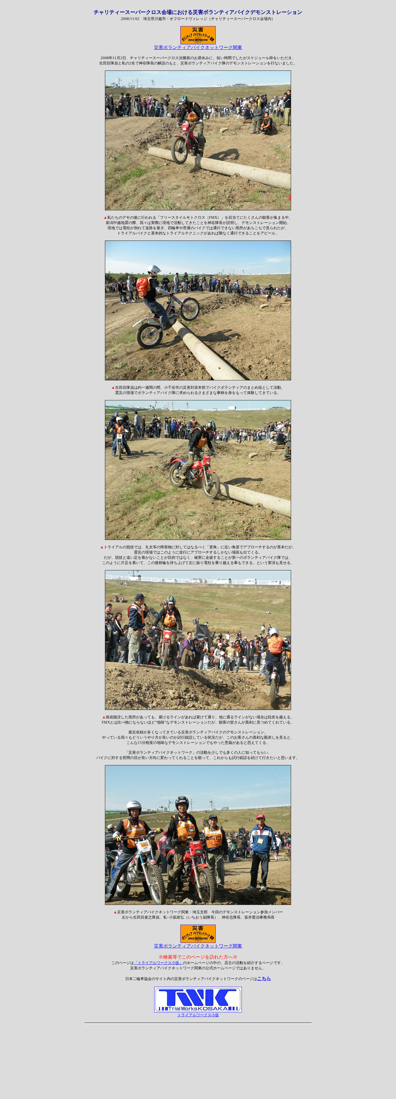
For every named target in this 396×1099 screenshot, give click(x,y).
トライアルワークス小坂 (198, 1015)
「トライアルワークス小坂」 (158, 963)
